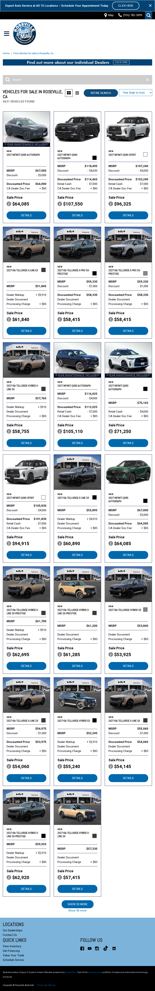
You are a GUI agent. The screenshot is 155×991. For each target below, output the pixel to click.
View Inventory (12, 946)
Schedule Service (13, 960)
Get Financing (11, 951)
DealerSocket (95, 972)
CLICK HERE (125, 5)
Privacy (40, 985)
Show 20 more (78, 904)
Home (6, 53)
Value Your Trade (13, 955)
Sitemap (51, 985)
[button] (148, 15)
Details (26, 215)
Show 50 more (77, 910)
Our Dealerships (12, 930)
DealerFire (70, 972)
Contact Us (10, 935)
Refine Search (101, 93)
